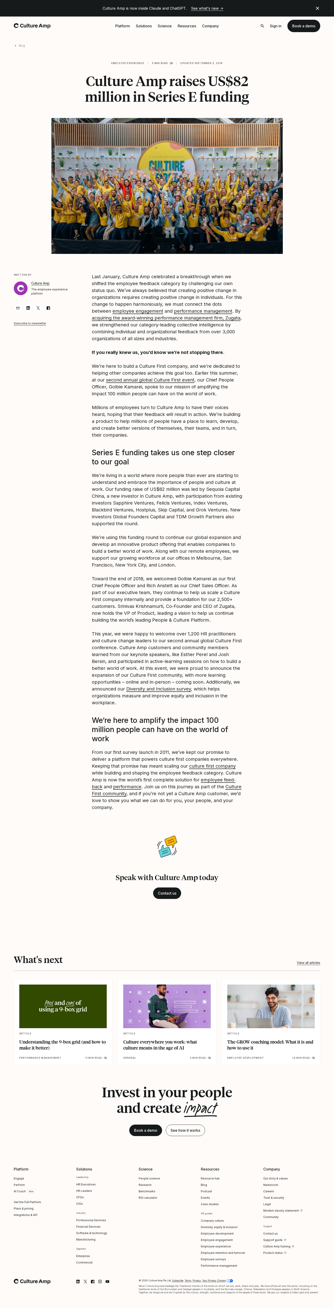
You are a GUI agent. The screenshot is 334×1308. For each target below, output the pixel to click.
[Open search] (262, 26)
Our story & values (275, 1178)
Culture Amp (40, 283)
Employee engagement (217, 1240)
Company (210, 26)
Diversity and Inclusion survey (158, 689)
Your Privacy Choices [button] (214, 1280)
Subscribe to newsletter (30, 323)
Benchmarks (147, 1191)
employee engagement (137, 311)
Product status (273, 1253)
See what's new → (207, 8)
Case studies (210, 1204)
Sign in (275, 26)
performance (127, 786)
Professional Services (91, 1220)
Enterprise (83, 1256)
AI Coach (20, 1191)
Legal (267, 1204)
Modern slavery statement (281, 1210)
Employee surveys (213, 1259)
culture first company (212, 766)
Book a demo (303, 26)
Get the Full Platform (27, 1202)
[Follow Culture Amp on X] (85, 1281)
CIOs (79, 1203)
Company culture (212, 1220)
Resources (187, 26)
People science (149, 1178)
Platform (122, 26)
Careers (268, 1191)
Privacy (197, 1280)
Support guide (273, 1240)
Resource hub (210, 1178)
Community (271, 1217)
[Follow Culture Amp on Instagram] (100, 1281)
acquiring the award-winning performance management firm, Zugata (166, 318)
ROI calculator (148, 1197)
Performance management (219, 1265)
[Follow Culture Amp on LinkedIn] (78, 1281)
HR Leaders (84, 1191)
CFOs (80, 1197)
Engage (19, 1178)
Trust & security (273, 1197)
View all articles (308, 963)
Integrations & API (25, 1215)
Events (205, 1197)
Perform (19, 1185)
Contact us (167, 893)
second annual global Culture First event (150, 380)
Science (165, 26)
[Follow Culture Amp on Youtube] (107, 1281)
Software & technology (91, 1233)
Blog (22, 45)
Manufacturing (85, 1239)
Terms (188, 1280)
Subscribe (177, 1280)
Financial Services (88, 1226)
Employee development (217, 1233)
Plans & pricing (24, 1208)
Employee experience (127, 63)
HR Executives (86, 1184)
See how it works (185, 1130)
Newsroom (270, 1185)
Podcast (206, 1191)
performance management (203, 311)
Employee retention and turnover (223, 1253)
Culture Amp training (276, 1246)
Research (145, 1185)
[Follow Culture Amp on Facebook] (93, 1281)
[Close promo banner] (317, 8)
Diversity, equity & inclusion (219, 1227)
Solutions (144, 26)
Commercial (84, 1262)
